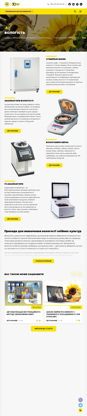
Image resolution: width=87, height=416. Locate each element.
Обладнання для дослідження (18, 11)
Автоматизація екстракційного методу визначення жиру (24, 313)
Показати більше (43, 261)
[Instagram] (77, 4)
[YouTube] (73, 4)
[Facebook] (69, 4)
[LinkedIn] (81, 4)
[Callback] (80, 410)
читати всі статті (43, 329)
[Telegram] (80, 405)
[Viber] (80, 400)
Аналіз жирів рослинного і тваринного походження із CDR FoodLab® (63, 314)
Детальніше (54, 92)
